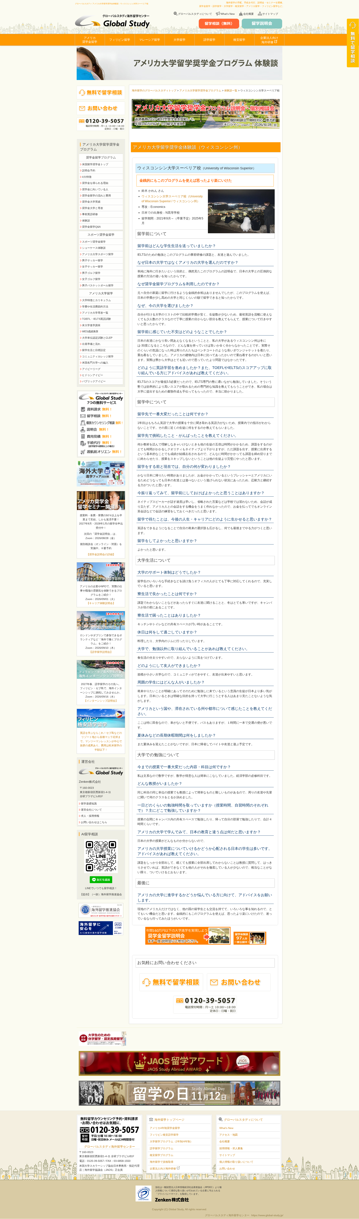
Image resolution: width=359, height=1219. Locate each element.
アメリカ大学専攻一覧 (95, 312)
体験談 (86, 220)
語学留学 (209, 39)
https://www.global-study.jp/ (267, 1215)
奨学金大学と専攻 (92, 208)
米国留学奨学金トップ (95, 164)
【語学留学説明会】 (101, 651)
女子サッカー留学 (92, 266)
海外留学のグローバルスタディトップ (154, 90)
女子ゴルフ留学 (91, 279)
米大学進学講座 (91, 325)
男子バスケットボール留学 (97, 285)
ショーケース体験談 (94, 247)
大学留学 (179, 39)
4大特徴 (86, 176)
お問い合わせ (227, 1168)
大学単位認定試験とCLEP (97, 337)
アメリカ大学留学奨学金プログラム (200, 90)
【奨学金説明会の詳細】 (101, 554)
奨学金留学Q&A (91, 226)
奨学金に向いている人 (95, 189)
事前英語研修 (90, 214)
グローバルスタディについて (195, 13)
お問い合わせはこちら (94, 822)
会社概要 (248, 13)
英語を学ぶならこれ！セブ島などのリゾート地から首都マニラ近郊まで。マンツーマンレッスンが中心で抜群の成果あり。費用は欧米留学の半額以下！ (101, 741)
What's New (228, 13)
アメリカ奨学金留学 (89, 39)
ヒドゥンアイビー (92, 375)
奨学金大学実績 (91, 201)
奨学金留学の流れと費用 (96, 195)
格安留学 (239, 39)
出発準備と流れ (91, 343)
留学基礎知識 (89, 803)
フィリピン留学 (119, 39)
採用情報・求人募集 (231, 1148)
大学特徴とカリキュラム (96, 300)
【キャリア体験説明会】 (101, 603)
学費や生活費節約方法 (95, 306)
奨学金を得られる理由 (95, 182)
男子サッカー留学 (92, 260)
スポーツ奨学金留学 (94, 241)
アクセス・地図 (228, 1134)
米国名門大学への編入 (95, 362)
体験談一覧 (230, 90)
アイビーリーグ (91, 368)
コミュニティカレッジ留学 (97, 356)
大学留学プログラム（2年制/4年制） (171, 1141)
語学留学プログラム (161, 1148)
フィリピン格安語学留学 (164, 1134)
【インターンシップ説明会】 (101, 700)
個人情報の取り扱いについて (236, 1161)
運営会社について (91, 809)
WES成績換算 (90, 331)
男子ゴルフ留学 (91, 272)
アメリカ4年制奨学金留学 (165, 1127)
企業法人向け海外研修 (269, 40)
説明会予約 (88, 170)
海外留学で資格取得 (161, 1161)
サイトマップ (270, 13)
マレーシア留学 (149, 39)
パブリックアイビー (94, 381)
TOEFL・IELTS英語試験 (96, 318)
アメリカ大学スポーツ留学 (97, 254)
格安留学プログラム (161, 1155)
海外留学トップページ (169, 1119)
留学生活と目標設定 (94, 350)
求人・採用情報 (90, 815)
